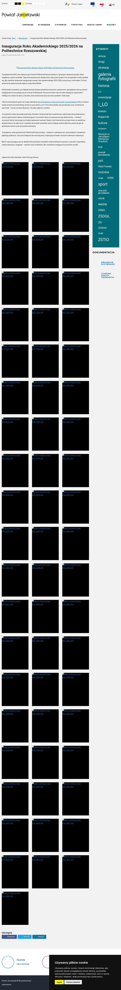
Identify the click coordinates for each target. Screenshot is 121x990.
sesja (100, 178)
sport (102, 184)
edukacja (103, 67)
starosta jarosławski (103, 191)
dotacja (102, 56)
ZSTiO (103, 239)
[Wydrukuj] (74, 61)
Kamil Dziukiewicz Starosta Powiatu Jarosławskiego (57, 102)
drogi (101, 61)
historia (103, 86)
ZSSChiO (102, 228)
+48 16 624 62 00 (22, 964)
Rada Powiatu (104, 166)
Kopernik (103, 117)
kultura (102, 123)
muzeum (102, 128)
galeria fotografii (107, 76)
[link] (112, 4)
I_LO (103, 104)
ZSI (100, 222)
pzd (100, 160)
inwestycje (104, 97)
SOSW (110, 178)
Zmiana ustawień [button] (73, 982)
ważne (102, 204)
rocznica (103, 172)
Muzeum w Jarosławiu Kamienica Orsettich (103, 138)
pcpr (100, 146)
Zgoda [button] (59, 982)
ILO (99, 91)
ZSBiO (101, 210)
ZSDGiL (104, 216)
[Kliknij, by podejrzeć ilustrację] (45, 68)
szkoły (101, 198)
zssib (100, 233)
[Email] (79, 61)
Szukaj (118, 3)
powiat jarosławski (104, 153)
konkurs (102, 111)
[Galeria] (88, 61)
